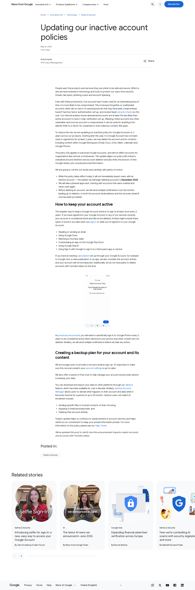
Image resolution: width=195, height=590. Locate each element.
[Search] (153, 4)
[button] (173, 4)
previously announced (69, 335)
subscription (83, 256)
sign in (93, 222)
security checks (125, 112)
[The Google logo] (15, 585)
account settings (94, 368)
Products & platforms (65, 4)
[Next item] (21, 556)
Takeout (129, 385)
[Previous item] (15, 556)
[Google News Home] (22, 4)
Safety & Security (88, 15)
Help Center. (101, 425)
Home (43, 15)
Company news (89, 4)
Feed (106, 4)
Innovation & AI (42, 4)
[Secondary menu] (160, 4)
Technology (72, 15)
